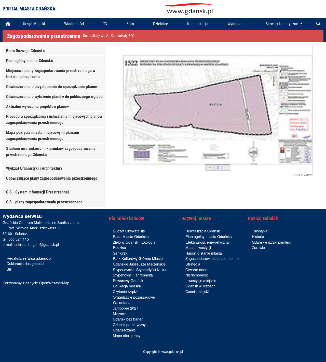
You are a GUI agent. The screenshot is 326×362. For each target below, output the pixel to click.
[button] (318, 24)
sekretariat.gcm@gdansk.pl (37, 244)
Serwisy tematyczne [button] (282, 23)
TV (105, 23)
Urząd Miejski (34, 23)
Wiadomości (74, 23)
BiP (9, 269)
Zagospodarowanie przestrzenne (43, 36)
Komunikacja (197, 23)
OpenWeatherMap (54, 282)
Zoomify (308, 174)
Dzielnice (160, 23)
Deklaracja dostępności (25, 263)
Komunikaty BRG (122, 36)
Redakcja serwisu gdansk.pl (29, 258)
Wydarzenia (237, 23)
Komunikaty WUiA (95, 36)
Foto (130, 23)
